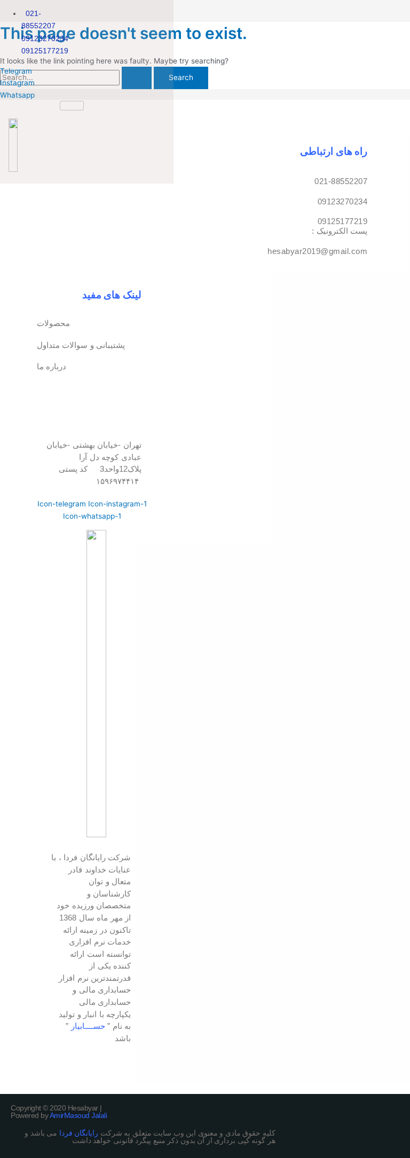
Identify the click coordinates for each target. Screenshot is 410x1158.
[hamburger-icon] (72, 105)
